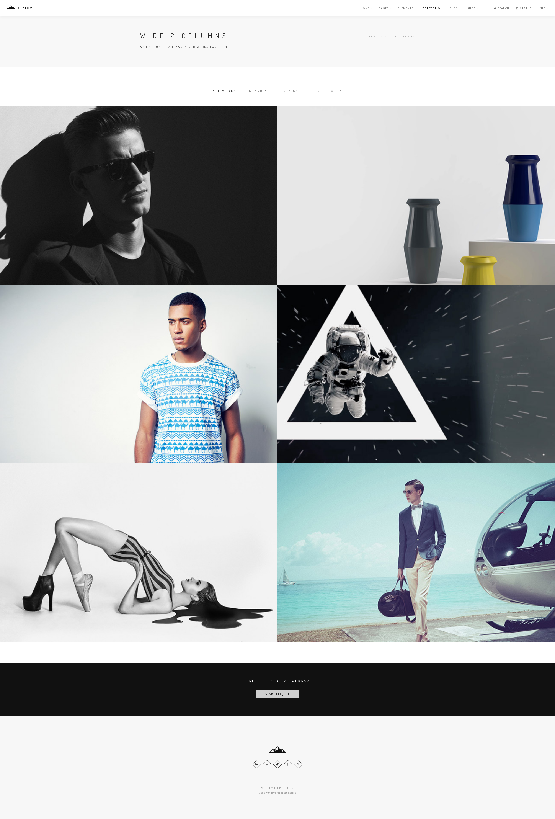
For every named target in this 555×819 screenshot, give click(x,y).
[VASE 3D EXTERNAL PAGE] (416, 195)
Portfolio (431, 8)
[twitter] (298, 764)
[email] (288, 764)
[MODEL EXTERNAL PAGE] (139, 552)
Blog (454, 8)
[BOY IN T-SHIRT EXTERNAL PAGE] (139, 374)
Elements (405, 8)
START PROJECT (277, 694)
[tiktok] (277, 764)
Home (365, 8)
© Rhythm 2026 (277, 788)
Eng (542, 8)
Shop (471, 8)
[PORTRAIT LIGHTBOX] (139, 195)
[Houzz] (256, 764)
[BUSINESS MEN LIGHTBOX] (416, 552)
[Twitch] (267, 764)
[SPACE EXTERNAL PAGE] (416, 374)
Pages (384, 8)
